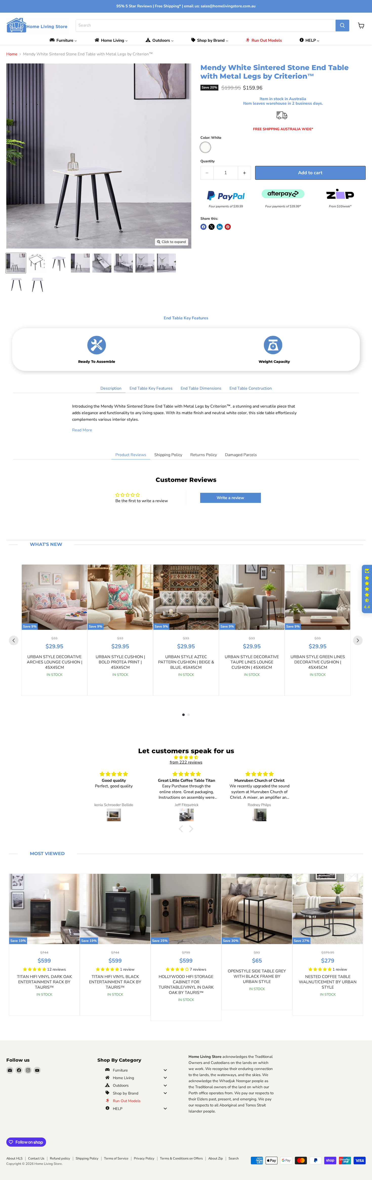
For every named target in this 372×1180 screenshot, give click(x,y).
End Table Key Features (151, 388)
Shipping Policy (168, 455)
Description (110, 388)
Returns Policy (203, 455)
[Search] (342, 25)
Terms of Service (116, 1158)
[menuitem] (64, 40)
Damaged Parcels (241, 455)
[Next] (358, 640)
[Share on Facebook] (203, 227)
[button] (182, 828)
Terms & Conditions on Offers (181, 1158)
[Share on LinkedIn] (220, 227)
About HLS (14, 1158)
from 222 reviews (186, 762)
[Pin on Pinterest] (228, 227)
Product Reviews (130, 455)
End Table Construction (251, 388)
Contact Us (36, 1158)
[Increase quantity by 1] (244, 173)
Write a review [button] (230, 498)
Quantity (207, 161)
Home (11, 54)
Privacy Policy (144, 1158)
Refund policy (60, 1158)
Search (234, 1158)
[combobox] (206, 25)
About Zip (215, 1158)
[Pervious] (13, 640)
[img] (186, 757)
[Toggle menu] (165, 1070)
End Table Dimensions (201, 388)
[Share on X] (212, 227)
